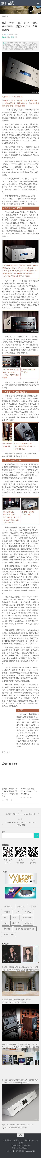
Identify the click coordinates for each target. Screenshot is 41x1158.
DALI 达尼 (20, 897)
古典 (17, 902)
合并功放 (28, 902)
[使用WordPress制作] (13, 1141)
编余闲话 (15, 913)
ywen (6, 34)
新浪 (20, 852)
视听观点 (7, 919)
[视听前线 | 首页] (9, 3)
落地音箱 (28, 913)
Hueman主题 (30, 1141)
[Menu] (38, 3)
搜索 (3, 822)
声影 (5, 908)
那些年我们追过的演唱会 (25, 919)
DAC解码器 (8, 897)
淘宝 (33, 852)
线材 (5, 913)
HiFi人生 (33, 897)
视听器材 (5, 16)
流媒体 (15, 908)
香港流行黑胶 (9, 925)
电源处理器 (27, 908)
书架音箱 (7, 902)
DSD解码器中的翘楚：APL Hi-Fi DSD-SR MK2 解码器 (28, 781)
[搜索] (36, 825)
